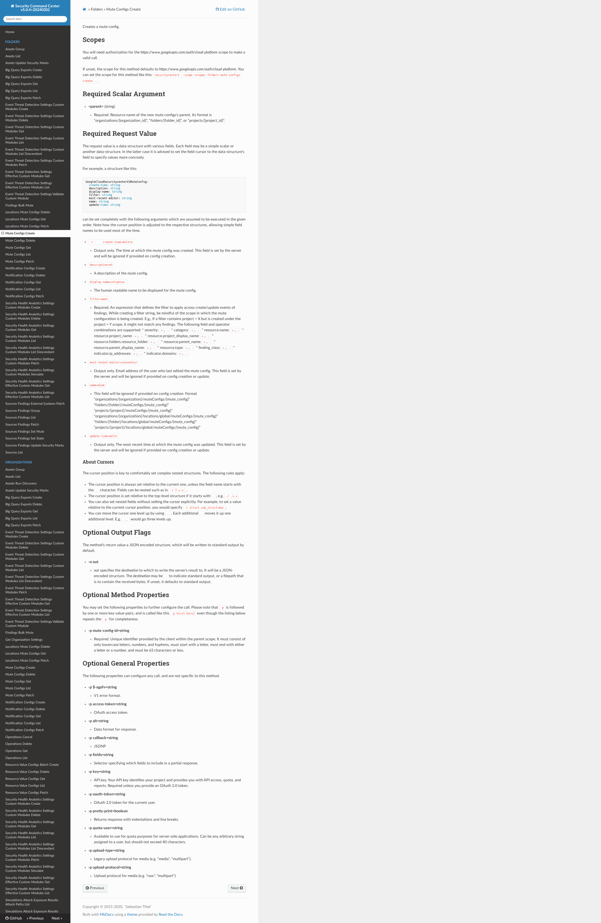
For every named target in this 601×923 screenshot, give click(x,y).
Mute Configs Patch (19, 261)
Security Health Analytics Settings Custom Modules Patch (29, 361)
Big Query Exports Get (21, 84)
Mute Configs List (18, 254)
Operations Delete (18, 744)
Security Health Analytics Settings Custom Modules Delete (29, 316)
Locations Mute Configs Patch (27, 226)
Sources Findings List (20, 417)
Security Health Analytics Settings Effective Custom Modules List (29, 395)
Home (9, 32)
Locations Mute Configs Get (25, 219)
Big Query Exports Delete (23, 77)
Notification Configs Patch (24, 296)
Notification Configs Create (25, 268)
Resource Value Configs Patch (26, 792)
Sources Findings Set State (24, 438)
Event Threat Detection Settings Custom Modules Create (34, 107)
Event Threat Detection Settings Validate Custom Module (34, 196)
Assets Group (15, 49)
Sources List (14, 452)
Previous (96, 888)
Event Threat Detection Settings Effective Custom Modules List (28, 185)
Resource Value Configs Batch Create (32, 765)
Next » (57, 918)
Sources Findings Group (22, 410)
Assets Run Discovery (21, 483)
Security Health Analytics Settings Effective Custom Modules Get (29, 383)
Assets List (12, 56)
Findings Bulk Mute (19, 205)
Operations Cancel (18, 737)
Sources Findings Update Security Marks (34, 445)
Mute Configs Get (18, 247)
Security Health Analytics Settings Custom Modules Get (29, 328)
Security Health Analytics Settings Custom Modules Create (29, 305)
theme (132, 914)
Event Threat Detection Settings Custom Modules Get (34, 129)
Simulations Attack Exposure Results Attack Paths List (31, 902)
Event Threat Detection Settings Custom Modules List (34, 140)
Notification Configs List (23, 289)
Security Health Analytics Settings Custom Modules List (29, 339)
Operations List (16, 758)
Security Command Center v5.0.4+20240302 (37, 8)
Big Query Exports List (21, 91)
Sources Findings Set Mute (24, 431)
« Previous (35, 918)
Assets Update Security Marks (27, 63)
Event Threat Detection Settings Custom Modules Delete (34, 118)
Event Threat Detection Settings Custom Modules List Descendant (34, 152)
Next (235, 888)
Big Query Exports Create (23, 70)
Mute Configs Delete (20, 240)
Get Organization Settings (23, 639)
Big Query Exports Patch (23, 98)
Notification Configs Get (23, 282)
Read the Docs (170, 914)
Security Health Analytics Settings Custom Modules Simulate (29, 372)
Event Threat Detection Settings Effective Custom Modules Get (28, 174)
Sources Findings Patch (22, 424)
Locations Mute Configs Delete (27, 212)
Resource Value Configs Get (25, 779)
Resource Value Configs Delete (27, 772)
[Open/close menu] (2, 233)
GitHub (15, 918)
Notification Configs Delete (25, 275)
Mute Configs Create (20, 233)
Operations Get (16, 751)
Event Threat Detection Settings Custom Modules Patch (34, 163)
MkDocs (107, 914)
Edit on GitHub (232, 9)
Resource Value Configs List (25, 785)
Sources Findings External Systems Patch (35, 403)
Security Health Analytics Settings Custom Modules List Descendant (29, 350)
